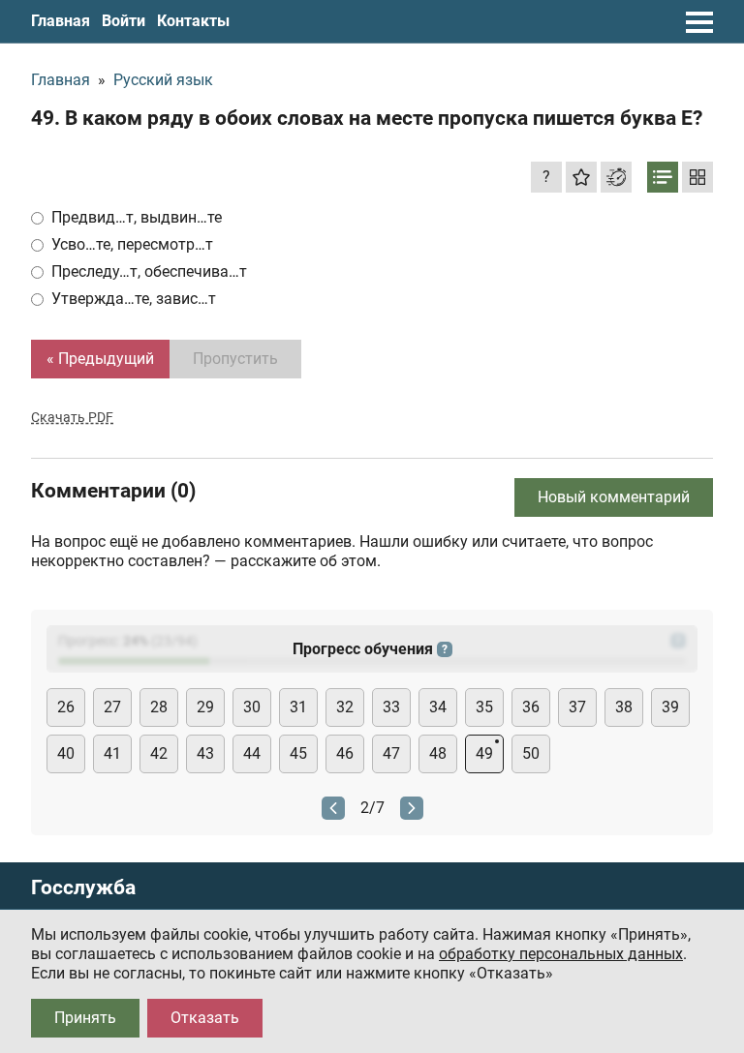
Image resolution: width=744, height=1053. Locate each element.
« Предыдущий (100, 358)
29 (205, 707)
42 (159, 753)
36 (531, 707)
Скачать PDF (72, 417)
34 (438, 707)
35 (484, 707)
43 (205, 753)
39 (670, 707)
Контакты (193, 21)
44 (252, 753)
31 (298, 707)
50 (531, 753)
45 (298, 753)
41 (112, 753)
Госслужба (83, 888)
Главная (60, 21)
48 (438, 753)
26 (66, 707)
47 (391, 753)
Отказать (204, 1017)
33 (391, 707)
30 (252, 707)
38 (624, 707)
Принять (85, 1017)
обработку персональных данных (561, 954)
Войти (123, 21)
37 (577, 707)
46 (345, 753)
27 (112, 707)
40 (66, 753)
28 (159, 707)
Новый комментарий (614, 497)
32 (345, 707)
